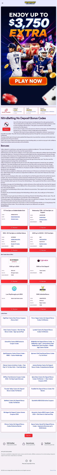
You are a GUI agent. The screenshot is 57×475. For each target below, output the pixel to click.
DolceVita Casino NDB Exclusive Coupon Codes (14, 342)
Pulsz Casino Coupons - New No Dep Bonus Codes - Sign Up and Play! (14, 331)
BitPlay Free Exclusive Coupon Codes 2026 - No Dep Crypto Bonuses (14, 378)
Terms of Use (53, 470)
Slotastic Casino (14, 219)
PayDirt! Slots (42, 217)
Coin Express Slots (28, 111)
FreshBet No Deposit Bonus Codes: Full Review (42, 389)
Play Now (6, 129)
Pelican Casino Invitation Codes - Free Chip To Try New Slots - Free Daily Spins (14, 366)
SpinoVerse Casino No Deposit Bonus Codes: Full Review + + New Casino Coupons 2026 (43, 379)
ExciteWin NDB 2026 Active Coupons (43, 400)
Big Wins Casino (43, 244)
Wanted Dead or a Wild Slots (44, 111)
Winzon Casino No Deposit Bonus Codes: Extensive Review (14, 425)
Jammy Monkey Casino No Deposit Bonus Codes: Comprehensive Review (43, 366)
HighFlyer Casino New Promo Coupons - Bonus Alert (14, 319)
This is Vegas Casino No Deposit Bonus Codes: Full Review (42, 319)
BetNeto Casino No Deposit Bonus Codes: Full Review (14, 401)
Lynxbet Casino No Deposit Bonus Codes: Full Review (43, 331)
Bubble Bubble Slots (15, 216)
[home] (30, 5)
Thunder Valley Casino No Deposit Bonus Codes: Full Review (14, 389)
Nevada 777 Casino (15, 244)
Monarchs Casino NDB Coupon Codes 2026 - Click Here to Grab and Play (43, 413)
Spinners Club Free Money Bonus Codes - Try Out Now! (42, 354)
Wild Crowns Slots (14, 111)
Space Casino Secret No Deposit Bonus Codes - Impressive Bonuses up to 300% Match (42, 426)
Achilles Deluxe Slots (15, 239)
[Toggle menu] (2, 3)
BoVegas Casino (43, 219)
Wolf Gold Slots (43, 239)
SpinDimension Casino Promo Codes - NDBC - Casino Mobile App (14, 354)
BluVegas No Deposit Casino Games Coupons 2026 (14, 413)
